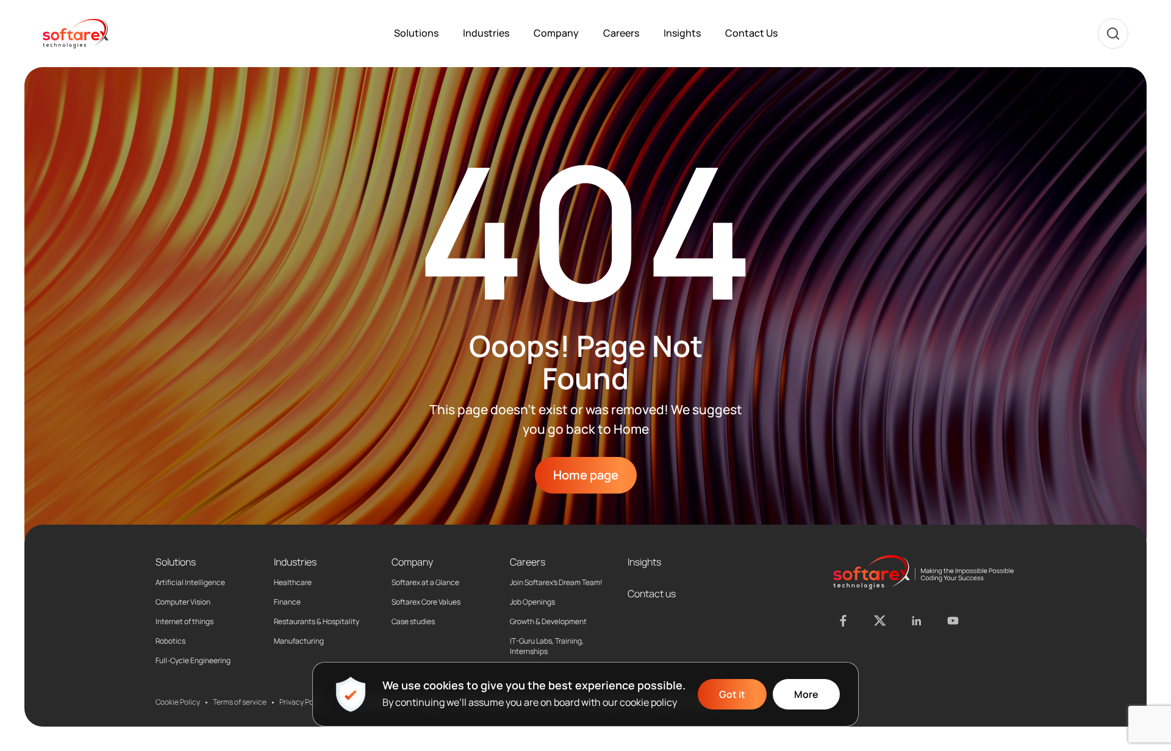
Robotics (170, 641)
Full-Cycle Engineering (193, 661)
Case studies (413, 622)
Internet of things (184, 622)
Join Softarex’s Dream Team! (556, 583)
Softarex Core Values (426, 602)
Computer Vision (183, 602)
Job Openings (532, 602)
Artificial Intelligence (190, 583)
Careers (621, 33)
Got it (732, 694)
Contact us (652, 593)
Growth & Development (548, 622)
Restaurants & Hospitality (316, 622)
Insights (682, 33)
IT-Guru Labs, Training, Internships (547, 646)
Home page (585, 475)
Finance (287, 602)
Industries (486, 33)
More (806, 694)
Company (556, 33)
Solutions (416, 33)
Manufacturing (299, 641)
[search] (1113, 33)
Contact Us (751, 33)
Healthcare (293, 583)
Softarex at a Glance (425, 583)
